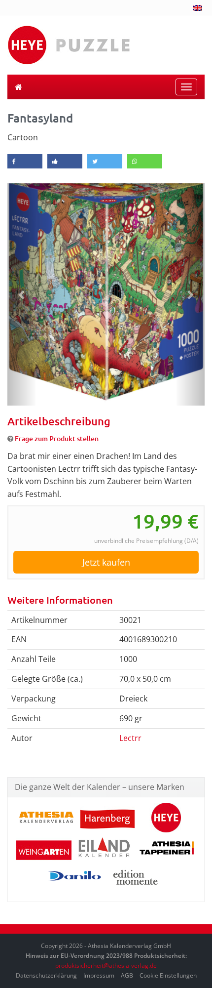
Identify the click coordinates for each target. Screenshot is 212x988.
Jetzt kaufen (106, 562)
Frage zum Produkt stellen (57, 438)
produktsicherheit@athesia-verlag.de (106, 965)
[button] (22, 294)
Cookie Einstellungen (168, 975)
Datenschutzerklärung (46, 975)
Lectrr (130, 738)
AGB (127, 975)
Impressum (98, 975)
